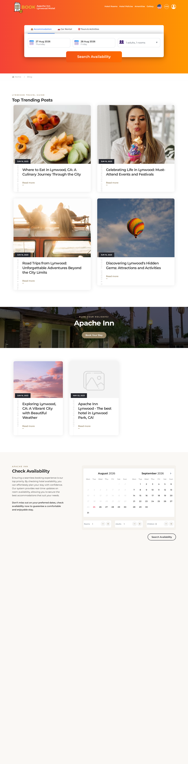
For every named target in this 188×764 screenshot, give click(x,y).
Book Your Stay (94, 335)
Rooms (87, 524)
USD (166, 6)
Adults (118, 524)
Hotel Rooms (110, 6)
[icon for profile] (173, 6)
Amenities (140, 6)
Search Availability (94, 56)
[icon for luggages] (159, 6)
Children (151, 524)
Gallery (150, 6)
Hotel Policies (126, 6)
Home (17, 77)
